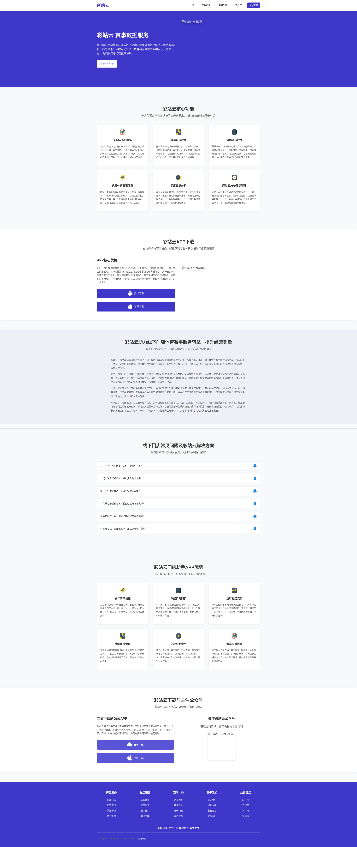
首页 (191, 5)
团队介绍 (212, 805)
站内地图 (142, 839)
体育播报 (111, 816)
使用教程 (178, 805)
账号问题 (178, 810)
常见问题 (178, 800)
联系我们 (212, 816)
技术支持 (145, 810)
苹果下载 (139, 306)
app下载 (254, 5)
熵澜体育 (145, 800)
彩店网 (245, 800)
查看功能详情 (107, 64)
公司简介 (212, 800)
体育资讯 (111, 805)
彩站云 (103, 5)
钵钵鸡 (245, 810)
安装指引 (206, 5)
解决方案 (145, 816)
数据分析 (111, 810)
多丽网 (245, 816)
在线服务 (178, 816)
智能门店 (111, 800)
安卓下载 (139, 293)
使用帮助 (222, 5)
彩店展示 (145, 805)
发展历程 (212, 810)
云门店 (238, 5)
